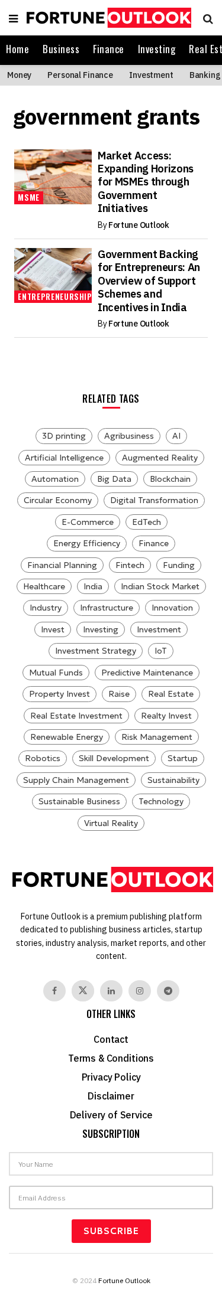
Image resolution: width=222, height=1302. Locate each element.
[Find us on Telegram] (168, 990)
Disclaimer (111, 1096)
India (92, 586)
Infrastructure (106, 607)
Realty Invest (166, 715)
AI (176, 435)
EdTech (146, 522)
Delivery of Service (111, 1115)
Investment (151, 75)
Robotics (42, 758)
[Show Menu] (13, 17)
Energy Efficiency (86, 543)
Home (17, 48)
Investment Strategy (95, 650)
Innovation (172, 607)
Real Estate (171, 693)
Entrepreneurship (55, 296)
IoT (161, 650)
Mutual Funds (56, 672)
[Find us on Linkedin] (111, 990)
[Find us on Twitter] (83, 990)
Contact (111, 1039)
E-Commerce (88, 522)
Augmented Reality (160, 457)
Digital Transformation (154, 500)
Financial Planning (62, 565)
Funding (179, 565)
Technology (161, 801)
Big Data (114, 479)
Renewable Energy (66, 737)
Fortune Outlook (138, 225)
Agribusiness (129, 435)
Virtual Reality (111, 823)
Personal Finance (80, 75)
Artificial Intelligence (64, 457)
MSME (29, 197)
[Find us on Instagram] (139, 990)
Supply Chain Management (76, 780)
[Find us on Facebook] (54, 990)
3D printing (64, 435)
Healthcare (44, 586)
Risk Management (156, 737)
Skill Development (114, 758)
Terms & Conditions (111, 1058)
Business (61, 48)
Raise (119, 693)
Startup (183, 758)
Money (19, 75)
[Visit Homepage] (107, 18)
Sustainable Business (79, 801)
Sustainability (173, 780)
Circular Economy (58, 500)
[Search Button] (205, 17)
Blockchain (170, 479)
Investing (157, 48)
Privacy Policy (111, 1077)
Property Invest (59, 693)
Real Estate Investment (76, 715)
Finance (108, 48)
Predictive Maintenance (147, 672)
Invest (53, 629)
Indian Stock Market (160, 586)
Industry (46, 607)
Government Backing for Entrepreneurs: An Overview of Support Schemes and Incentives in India (149, 280)
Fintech (129, 565)
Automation (55, 479)
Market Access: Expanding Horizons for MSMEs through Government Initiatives (146, 182)
